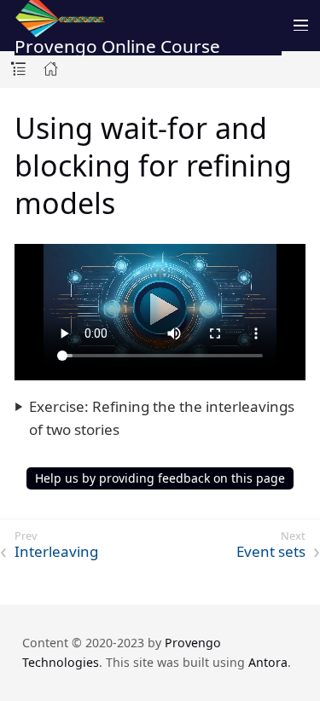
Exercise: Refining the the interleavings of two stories (161, 418)
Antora (268, 662)
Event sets (270, 551)
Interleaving (56, 551)
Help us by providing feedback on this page (160, 478)
